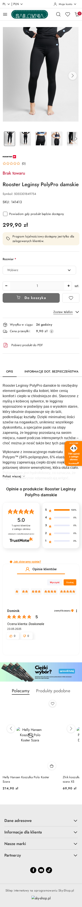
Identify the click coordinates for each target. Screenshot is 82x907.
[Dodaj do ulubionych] (70, 298)
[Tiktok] (49, 870)
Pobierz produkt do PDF (27, 345)
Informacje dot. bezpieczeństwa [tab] (51, 371)
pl (4, 4)
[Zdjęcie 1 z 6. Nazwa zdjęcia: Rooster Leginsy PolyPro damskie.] (10, 138)
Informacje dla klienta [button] (23, 832)
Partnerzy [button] (12, 855)
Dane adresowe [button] (18, 820)
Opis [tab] (9, 371)
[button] (72, 75)
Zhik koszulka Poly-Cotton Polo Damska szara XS (29, 779)
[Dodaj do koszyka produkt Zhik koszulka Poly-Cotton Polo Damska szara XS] (52, 766)
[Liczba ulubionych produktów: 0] (67, 14)
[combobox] (39, 270)
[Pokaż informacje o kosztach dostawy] (51, 331)
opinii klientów (21, 527)
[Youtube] (41, 870)
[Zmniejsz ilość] (6, 286)
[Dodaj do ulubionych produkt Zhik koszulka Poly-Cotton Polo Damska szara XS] (52, 703)
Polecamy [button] (21, 691)
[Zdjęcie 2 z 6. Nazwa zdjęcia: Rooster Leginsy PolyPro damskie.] (25, 138)
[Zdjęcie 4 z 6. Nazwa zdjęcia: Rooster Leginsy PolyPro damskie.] (57, 138)
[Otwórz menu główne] (5, 14)
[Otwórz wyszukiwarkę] (58, 14)
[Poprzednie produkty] (11, 729)
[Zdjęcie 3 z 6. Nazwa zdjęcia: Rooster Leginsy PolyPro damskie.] (41, 138)
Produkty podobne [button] (53, 691)
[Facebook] (33, 870)
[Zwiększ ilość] (68, 286)
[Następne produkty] (71, 729)
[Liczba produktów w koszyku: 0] (76, 14)
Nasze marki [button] (15, 844)
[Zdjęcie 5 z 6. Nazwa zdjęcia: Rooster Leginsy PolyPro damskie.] (72, 138)
